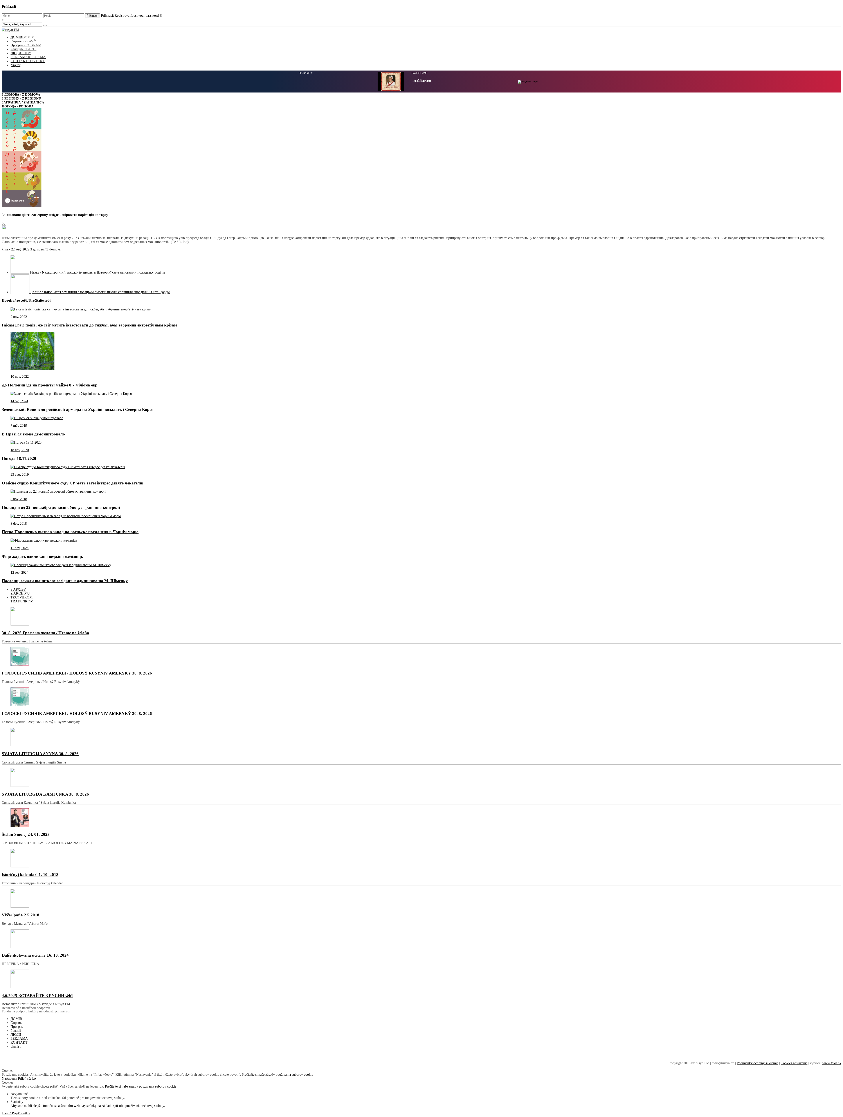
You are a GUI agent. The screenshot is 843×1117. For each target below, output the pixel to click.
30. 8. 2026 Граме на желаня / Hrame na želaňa (45, 633)
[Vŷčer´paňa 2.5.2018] (421, 898)
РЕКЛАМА (28, 57)
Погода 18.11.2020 (19, 458)
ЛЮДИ (21, 53)
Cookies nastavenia (794, 1063)
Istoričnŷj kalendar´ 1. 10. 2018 (30, 874)
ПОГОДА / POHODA (18, 106)
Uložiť (7, 1113)
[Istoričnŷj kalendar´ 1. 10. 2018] (421, 858)
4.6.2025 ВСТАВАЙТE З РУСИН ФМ (37, 995)
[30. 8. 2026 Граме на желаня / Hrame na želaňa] (421, 616)
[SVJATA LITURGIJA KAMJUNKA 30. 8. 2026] (421, 778)
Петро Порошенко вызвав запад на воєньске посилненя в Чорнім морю (70, 531)
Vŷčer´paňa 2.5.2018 (20, 915)
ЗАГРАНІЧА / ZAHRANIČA (23, 102)
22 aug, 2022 (20, 249)
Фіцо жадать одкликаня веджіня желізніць (42, 556)
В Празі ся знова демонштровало (33, 434)
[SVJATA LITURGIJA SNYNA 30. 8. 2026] (421, 737)
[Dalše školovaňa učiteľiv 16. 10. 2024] (421, 939)
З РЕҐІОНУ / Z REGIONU (21, 98)
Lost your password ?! (146, 15)
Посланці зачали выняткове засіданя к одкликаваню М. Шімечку (65, 580)
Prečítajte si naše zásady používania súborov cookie (277, 1074)
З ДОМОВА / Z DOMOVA (21, 94)
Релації (23, 49)
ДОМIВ (22, 37)
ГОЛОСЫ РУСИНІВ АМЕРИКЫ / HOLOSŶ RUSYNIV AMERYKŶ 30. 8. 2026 (77, 673)
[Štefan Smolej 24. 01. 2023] (421, 818)
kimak (6, 249)
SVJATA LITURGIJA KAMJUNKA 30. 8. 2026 (45, 794)
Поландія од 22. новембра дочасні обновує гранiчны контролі (61, 507)
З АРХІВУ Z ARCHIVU (20, 591)
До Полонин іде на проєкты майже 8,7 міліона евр (49, 385)
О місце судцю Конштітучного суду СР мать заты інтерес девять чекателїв (72, 483)
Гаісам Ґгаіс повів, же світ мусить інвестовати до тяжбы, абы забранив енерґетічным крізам (89, 325)
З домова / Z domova (45, 249)
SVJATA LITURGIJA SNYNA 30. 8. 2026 (40, 753)
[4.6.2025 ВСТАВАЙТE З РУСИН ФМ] (421, 979)
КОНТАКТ (28, 61)
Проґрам (26, 45)
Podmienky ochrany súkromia (757, 1063)
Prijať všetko (27, 1078)
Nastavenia (10, 1078)
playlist (15, 65)
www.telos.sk (831, 1063)
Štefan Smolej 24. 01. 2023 (26, 834)
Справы (23, 41)
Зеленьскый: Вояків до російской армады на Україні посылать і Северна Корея (77, 409)
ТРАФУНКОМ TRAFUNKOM (22, 599)
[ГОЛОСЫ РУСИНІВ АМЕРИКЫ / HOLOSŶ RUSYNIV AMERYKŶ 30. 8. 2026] (421, 657)
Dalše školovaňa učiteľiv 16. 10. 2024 (35, 955)
